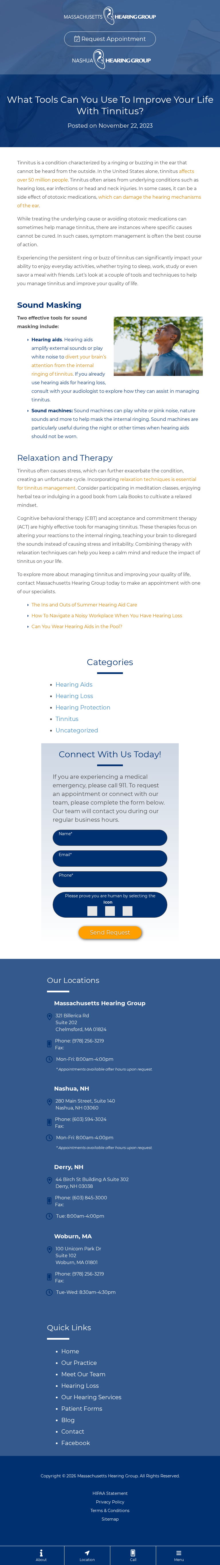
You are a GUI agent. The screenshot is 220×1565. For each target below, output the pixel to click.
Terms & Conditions (110, 1510)
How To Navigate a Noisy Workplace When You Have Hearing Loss (107, 615)
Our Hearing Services (91, 1397)
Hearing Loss (74, 696)
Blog (68, 1420)
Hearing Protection (83, 707)
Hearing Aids (74, 684)
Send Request (110, 932)
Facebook (75, 1443)
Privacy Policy (110, 1502)
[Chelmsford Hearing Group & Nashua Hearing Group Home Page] (110, 16)
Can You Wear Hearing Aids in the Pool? (77, 626)
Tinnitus (67, 719)
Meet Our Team (83, 1374)
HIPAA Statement (110, 1493)
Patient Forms (81, 1408)
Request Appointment (113, 39)
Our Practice (79, 1362)
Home (70, 1351)
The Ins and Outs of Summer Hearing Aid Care (84, 605)
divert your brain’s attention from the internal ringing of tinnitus (69, 365)
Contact (72, 1431)
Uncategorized (77, 730)
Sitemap (110, 1519)
